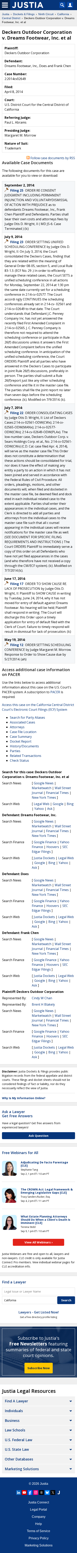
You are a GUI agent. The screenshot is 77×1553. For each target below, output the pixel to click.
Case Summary (21, 736)
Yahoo (39, 808)
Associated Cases (22, 722)
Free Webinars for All (20, 1153)
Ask (50, 808)
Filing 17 (17, 584)
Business (12, 1420)
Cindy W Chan (42, 998)
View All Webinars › (38, 1242)
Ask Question (38, 1136)
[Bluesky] (47, 1492)
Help (38, 1524)
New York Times (44, 797)
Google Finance (45, 842)
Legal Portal (38, 1509)
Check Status (19, 760)
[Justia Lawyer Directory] (58, 1492)
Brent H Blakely (43, 1004)
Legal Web (41, 804)
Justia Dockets (44, 858)
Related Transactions (25, 756)
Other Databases (19, 1459)
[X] (53, 1492)
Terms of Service (38, 1531)
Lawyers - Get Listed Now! (39, 1312)
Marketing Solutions (22, 1468)
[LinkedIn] (18, 1492)
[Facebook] (30, 1492)
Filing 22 (17, 413)
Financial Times (57, 793)
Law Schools (15, 1430)
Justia (44, 1483)
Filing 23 (17, 242)
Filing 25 (17, 190)
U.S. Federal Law (18, 1439)
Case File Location (23, 732)
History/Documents (24, 746)
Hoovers (52, 847)
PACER (55, 692)
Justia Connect (38, 1502)
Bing (70, 804)
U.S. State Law (17, 1449)
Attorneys (17, 727)
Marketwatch (41, 788)
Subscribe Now (38, 1368)
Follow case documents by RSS (52, 158)
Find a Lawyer (14, 1282)
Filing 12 (17, 645)
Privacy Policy (39, 1538)
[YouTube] (24, 1492)
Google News (44, 783)
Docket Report (20, 741)
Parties (15, 751)
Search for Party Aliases (27, 717)
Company (38, 1516)
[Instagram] (35, 1492)
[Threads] (41, 1492)
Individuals (14, 1410)
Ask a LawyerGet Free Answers (17, 1113)
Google (58, 804)
